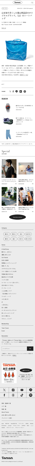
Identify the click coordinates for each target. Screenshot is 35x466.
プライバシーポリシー (19, 427)
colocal (9, 425)
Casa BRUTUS (14, 423)
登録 (30, 348)
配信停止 (14, 355)
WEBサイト (23, 75)
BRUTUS (7, 423)
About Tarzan (5, 412)
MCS (28, 425)
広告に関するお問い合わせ (8, 415)
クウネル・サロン (16, 425)
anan (3, 423)
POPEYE (23, 425)
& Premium (4, 425)
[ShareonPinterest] (25, 91)
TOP (3, 144)
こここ (32, 425)
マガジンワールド (10, 427)
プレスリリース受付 (7, 418)
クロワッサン (21, 423)
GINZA (27, 423)
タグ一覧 (4, 406)
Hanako (31, 423)
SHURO (3, 427)
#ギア (3, 84)
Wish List (4, 28)
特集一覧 (4, 409)
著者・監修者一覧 (6, 403)
